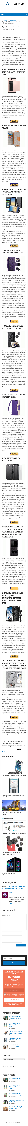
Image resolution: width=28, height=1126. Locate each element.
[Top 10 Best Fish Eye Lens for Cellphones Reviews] (14, 843)
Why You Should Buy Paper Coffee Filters (17, 1107)
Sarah (10, 892)
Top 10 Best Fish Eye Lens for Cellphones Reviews (11, 853)
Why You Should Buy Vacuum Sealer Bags (15, 1094)
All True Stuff (9, 1122)
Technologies (12, 20)
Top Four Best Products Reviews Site (14, 833)
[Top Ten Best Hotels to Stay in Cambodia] (14, 805)
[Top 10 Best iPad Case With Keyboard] (14, 766)
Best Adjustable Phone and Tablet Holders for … (16, 1046)
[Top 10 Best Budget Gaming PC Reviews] (14, 864)
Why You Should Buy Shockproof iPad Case (15, 1017)
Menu (2, 14)
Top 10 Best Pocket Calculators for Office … (16, 1039)
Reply (10, 903)
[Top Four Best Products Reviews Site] (14, 824)
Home (5, 20)
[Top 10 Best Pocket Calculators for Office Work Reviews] (14, 785)
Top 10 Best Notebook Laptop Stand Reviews (16, 1032)
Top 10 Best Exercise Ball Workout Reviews (16, 1101)
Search (14, 962)
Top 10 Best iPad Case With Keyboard (14, 775)
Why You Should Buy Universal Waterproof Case (15, 1024)
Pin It (3, 751)
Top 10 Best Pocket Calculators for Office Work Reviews (13, 796)
